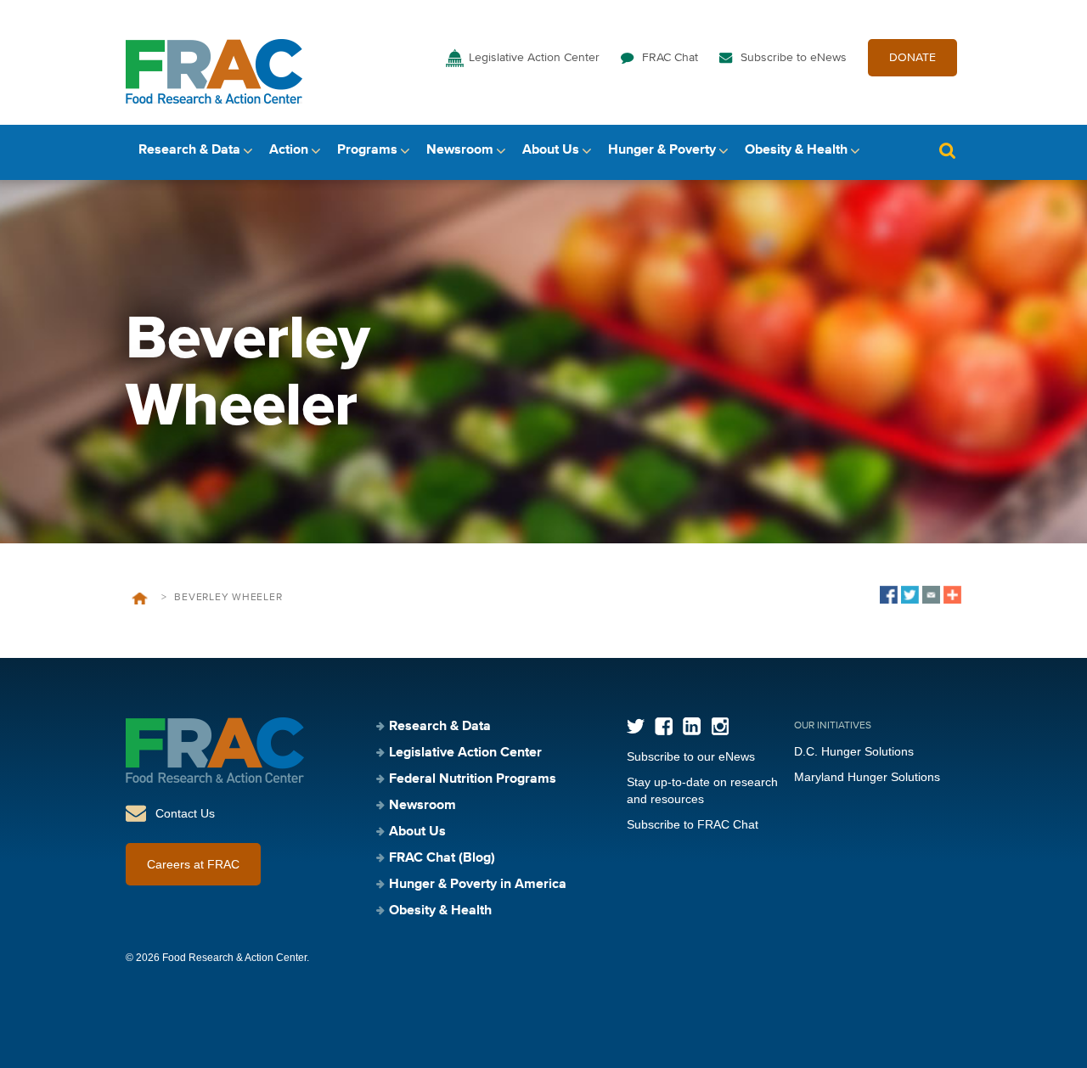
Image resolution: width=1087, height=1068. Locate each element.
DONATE (912, 58)
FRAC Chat (670, 58)
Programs (367, 150)
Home (140, 598)
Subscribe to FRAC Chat (692, 824)
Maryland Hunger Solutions (867, 777)
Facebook (664, 726)
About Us (550, 150)
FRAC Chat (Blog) (442, 858)
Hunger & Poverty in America (477, 884)
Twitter (636, 726)
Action (288, 150)
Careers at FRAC (193, 864)
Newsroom (459, 150)
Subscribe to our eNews (691, 756)
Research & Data (189, 150)
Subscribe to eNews (794, 58)
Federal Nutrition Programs (472, 779)
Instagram (720, 726)
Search (946, 151)
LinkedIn (692, 726)
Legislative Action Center (534, 58)
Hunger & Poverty (662, 150)
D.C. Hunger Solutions (854, 751)
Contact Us (185, 813)
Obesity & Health (796, 150)
